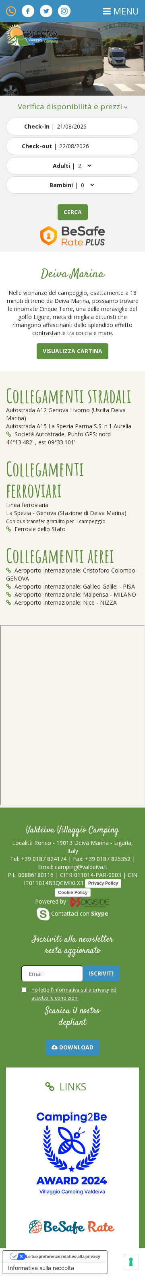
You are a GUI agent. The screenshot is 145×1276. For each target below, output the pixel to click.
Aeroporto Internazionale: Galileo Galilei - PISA (74, 586)
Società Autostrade (38, 434)
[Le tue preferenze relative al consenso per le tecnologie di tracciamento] (131, 1262)
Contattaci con (79, 913)
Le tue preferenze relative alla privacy (63, 1256)
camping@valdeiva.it (81, 867)
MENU (125, 11)
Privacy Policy (103, 883)
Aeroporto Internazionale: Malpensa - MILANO (74, 594)
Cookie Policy (72, 892)
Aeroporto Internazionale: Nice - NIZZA (65, 602)
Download (75, 1047)
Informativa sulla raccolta (41, 1267)
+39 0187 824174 (43, 859)
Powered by (51, 901)
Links (71, 1086)
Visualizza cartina (72, 351)
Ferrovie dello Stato (39, 529)
